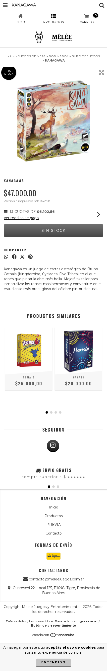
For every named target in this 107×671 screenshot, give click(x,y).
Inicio (11, 56)
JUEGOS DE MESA (32, 56)
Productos (54, 516)
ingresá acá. (86, 621)
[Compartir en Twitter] (22, 256)
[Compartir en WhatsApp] (6, 256)
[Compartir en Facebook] (14, 256)
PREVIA (54, 524)
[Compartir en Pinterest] (30, 256)
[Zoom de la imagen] (101, 72)
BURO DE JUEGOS (86, 56)
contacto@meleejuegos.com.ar (56, 579)
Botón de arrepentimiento (53, 625)
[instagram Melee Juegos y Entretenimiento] (53, 446)
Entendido (53, 662)
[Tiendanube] (53, 636)
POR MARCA (58, 56)
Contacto (54, 533)
